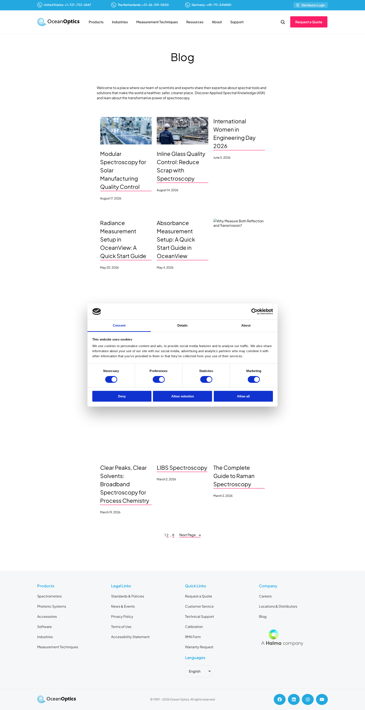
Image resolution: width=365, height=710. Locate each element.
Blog (263, 616)
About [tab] (246, 325)
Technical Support (199, 616)
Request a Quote (308, 22)
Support (237, 22)
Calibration (194, 626)
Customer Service (199, 606)
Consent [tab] (119, 325)
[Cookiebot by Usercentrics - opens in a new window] (254, 311)
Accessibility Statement (130, 636)
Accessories (47, 616)
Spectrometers (49, 596)
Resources (194, 22)
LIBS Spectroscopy (182, 467)
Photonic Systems (51, 606)
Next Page (190, 535)
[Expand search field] (282, 22)
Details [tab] (182, 325)
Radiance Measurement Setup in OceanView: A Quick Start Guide (123, 239)
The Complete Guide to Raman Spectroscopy (234, 476)
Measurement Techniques (157, 22)
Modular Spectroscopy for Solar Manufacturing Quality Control (123, 170)
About (217, 22)
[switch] (159, 379)
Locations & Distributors (278, 606)
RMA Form (193, 636)
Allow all (243, 396)
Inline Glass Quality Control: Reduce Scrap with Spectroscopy (181, 166)
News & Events (123, 606)
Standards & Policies (127, 596)
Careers (265, 596)
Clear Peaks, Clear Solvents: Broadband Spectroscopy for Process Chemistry (124, 484)
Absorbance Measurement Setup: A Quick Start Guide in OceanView (176, 239)
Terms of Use (121, 626)
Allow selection (182, 396)
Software (44, 626)
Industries (120, 22)
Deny (122, 396)
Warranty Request (199, 647)
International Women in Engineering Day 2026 (234, 133)
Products (96, 22)
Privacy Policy (122, 616)
